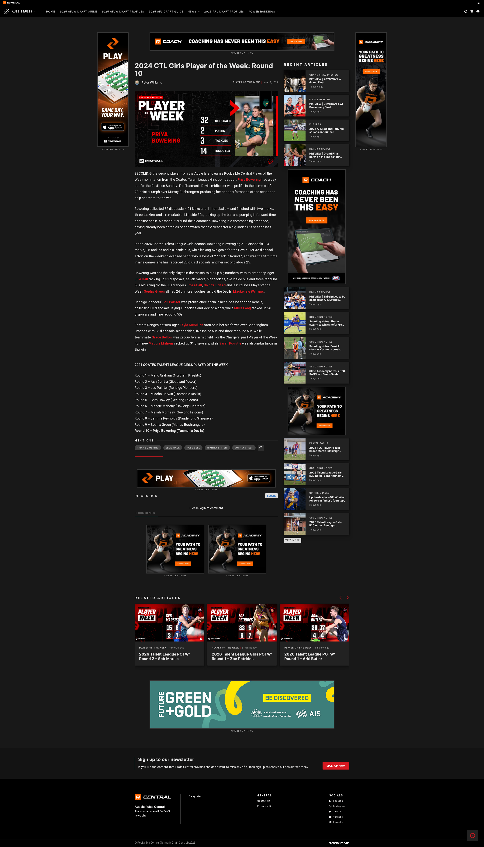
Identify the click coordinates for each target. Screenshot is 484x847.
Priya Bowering (249, 179)
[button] (340, 597)
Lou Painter (171, 302)
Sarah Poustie (230, 343)
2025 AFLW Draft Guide (78, 11)
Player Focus (318, 443)
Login (271, 495)
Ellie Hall (141, 279)
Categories (195, 796)
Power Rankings (261, 11)
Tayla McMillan (191, 325)
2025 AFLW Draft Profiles (123, 11)
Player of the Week (246, 82)
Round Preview (319, 149)
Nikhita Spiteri (214, 285)
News (192, 11)
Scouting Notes (321, 317)
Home (50, 11)
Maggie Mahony (161, 343)
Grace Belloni (162, 337)
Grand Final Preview (323, 75)
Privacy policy (265, 806)
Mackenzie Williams (248, 291)
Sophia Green (154, 291)
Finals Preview (319, 99)
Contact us (263, 801)
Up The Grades (319, 493)
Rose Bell (195, 285)
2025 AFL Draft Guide (166, 11)
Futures (315, 124)
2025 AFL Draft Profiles (224, 11)
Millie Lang (242, 308)
